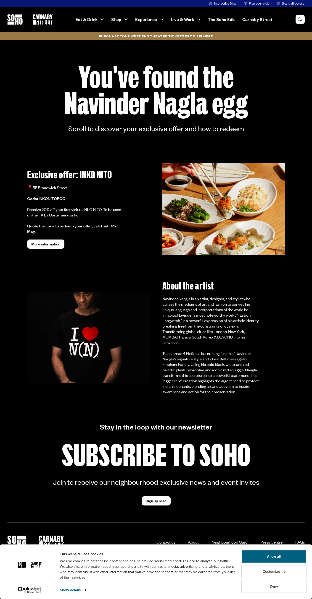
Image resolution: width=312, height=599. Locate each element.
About (193, 542)
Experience (146, 19)
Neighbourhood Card (230, 542)
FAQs (300, 542)
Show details (70, 590)
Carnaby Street (257, 19)
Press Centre (271, 542)
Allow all (274, 556)
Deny (274, 586)
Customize (271, 571)
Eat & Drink (87, 19)
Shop (116, 19)
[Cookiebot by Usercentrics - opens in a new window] (30, 590)
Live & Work (182, 19)
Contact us (165, 542)
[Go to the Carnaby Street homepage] (43, 19)
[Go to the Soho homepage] (15, 19)
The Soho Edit (221, 19)
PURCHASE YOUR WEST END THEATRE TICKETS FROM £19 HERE (156, 36)
